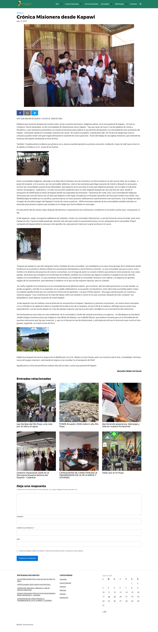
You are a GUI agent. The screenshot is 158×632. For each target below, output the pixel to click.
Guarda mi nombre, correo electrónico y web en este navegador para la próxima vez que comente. (51, 551)
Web (18, 539)
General (63, 586)
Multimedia (119, 4)
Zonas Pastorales (91, 4)
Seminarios (64, 597)
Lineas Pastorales (72, 4)
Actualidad (105, 4)
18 (109, 597)
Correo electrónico (25, 528)
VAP (57, 4)
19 (115, 597)
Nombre (20, 516)
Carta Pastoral (65, 583)
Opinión (63, 594)
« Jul (104, 611)
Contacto (133, 4)
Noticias (20, 13)
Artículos (63, 579)
